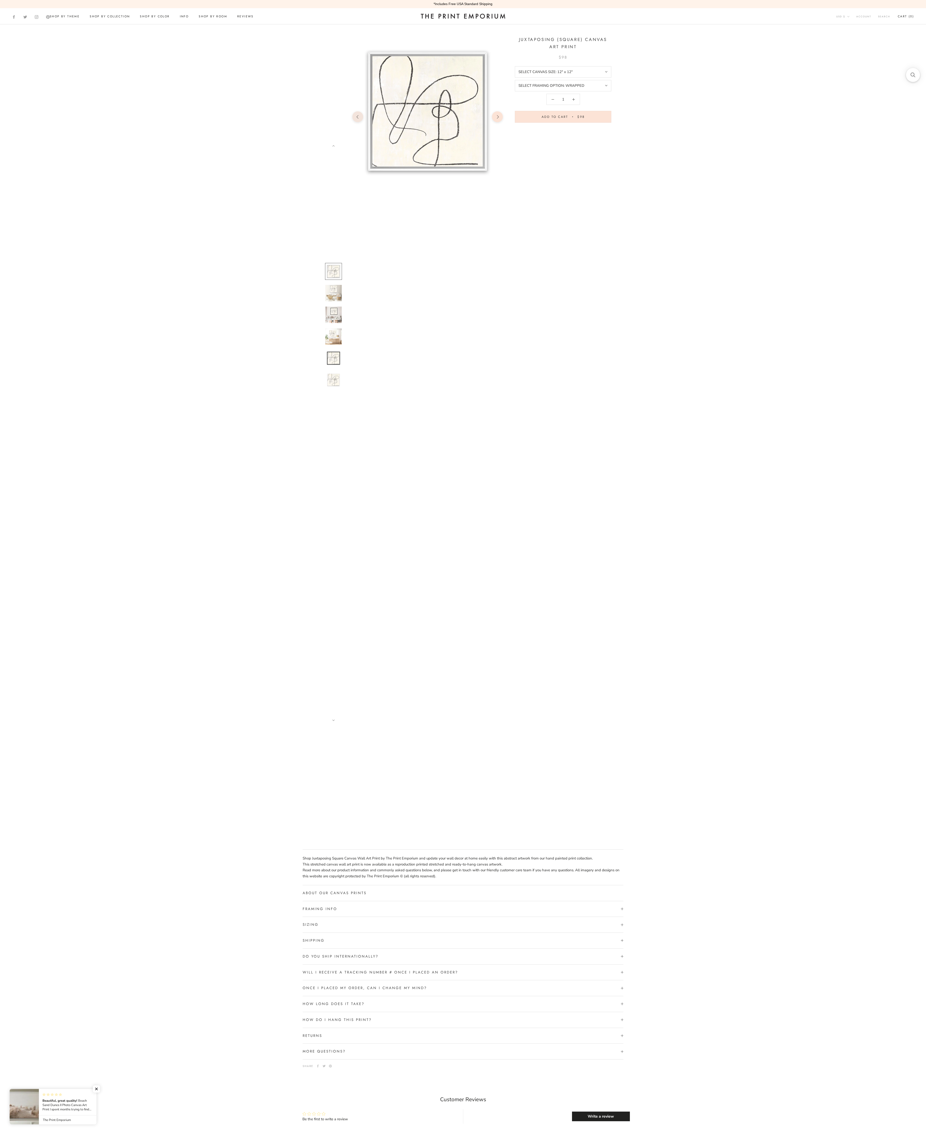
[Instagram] (36, 17)
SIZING (311, 924)
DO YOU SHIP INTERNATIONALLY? (340, 956)
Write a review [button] (601, 1116)
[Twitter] (25, 17)
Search (884, 16)
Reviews (245, 16)
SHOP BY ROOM (213, 16)
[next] (497, 116)
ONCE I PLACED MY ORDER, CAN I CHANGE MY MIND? (365, 988)
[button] (96, 1089)
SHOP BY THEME (65, 16)
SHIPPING (314, 940)
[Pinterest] (48, 17)
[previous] (357, 116)
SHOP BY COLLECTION (110, 16)
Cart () (906, 16)
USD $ (840, 16)
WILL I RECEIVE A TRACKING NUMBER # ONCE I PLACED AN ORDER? (380, 972)
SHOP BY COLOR (155, 16)
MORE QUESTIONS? (324, 1051)
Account (863, 16)
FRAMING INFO (320, 909)
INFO (184, 16)
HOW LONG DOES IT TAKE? (333, 1004)
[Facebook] (14, 17)
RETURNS (312, 1035)
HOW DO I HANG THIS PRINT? (337, 1019)
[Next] (333, 146)
